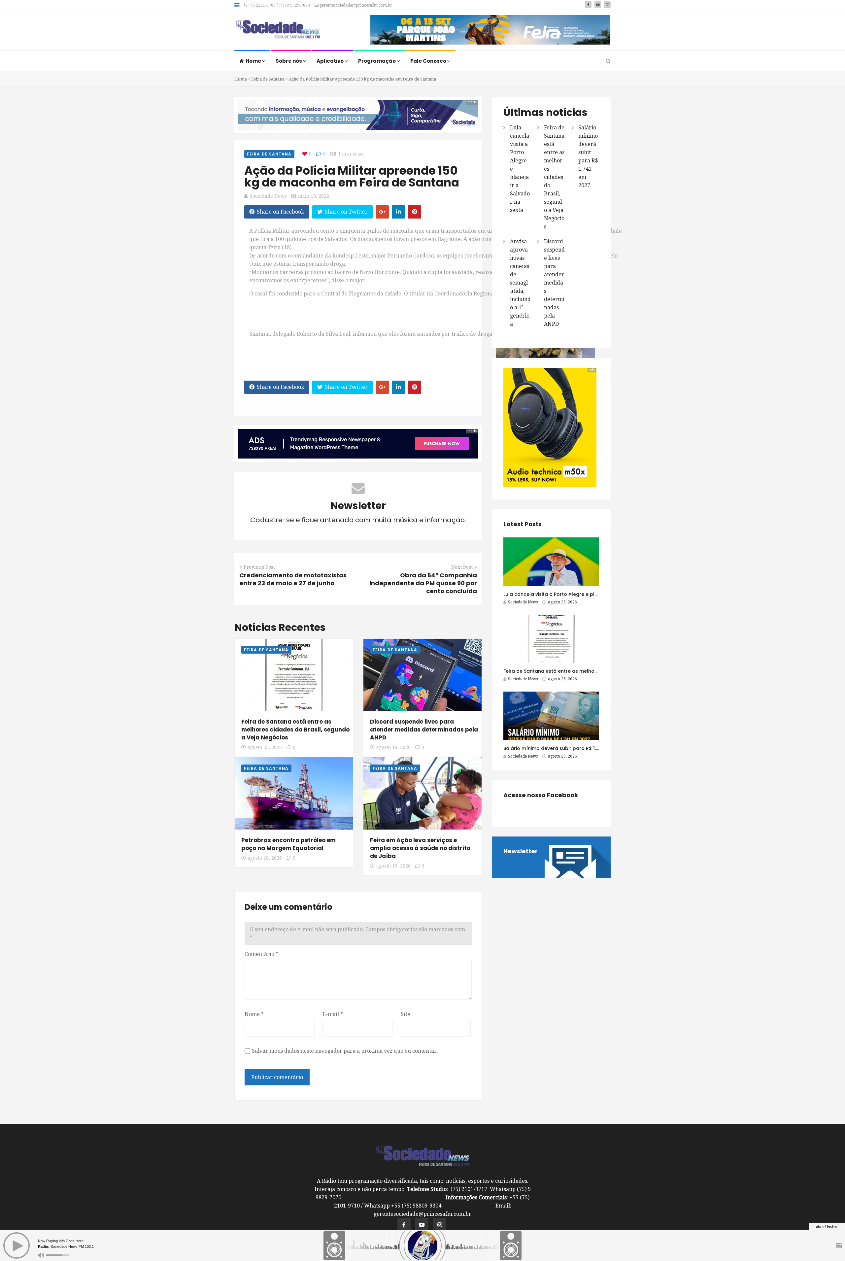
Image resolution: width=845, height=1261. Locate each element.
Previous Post (259, 567)
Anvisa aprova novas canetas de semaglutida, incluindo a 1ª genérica (520, 282)
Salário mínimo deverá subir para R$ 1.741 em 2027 (564, 748)
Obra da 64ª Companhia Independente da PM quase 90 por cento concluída (423, 583)
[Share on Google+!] (382, 212)
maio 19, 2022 (313, 196)
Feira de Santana (268, 79)
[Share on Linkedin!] (398, 212)
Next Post (462, 567)
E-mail (332, 1014)
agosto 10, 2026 (393, 866)
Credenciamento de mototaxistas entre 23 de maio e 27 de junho (293, 579)
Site (405, 1014)
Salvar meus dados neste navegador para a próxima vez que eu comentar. (345, 1051)
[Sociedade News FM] (277, 30)
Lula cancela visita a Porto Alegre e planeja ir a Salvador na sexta (582, 594)
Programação (377, 60)
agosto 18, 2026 (393, 747)
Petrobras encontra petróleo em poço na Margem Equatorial (288, 844)
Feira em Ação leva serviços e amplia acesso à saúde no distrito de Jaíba (420, 848)
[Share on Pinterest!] (414, 212)
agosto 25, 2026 (265, 747)
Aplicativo (331, 60)
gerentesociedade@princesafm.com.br (355, 5)
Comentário (261, 954)
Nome (254, 1014)
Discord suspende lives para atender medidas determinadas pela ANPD (424, 729)
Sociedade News (268, 196)
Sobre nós (289, 60)
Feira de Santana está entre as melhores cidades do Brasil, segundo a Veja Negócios (295, 729)
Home (254, 60)
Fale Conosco (428, 60)
